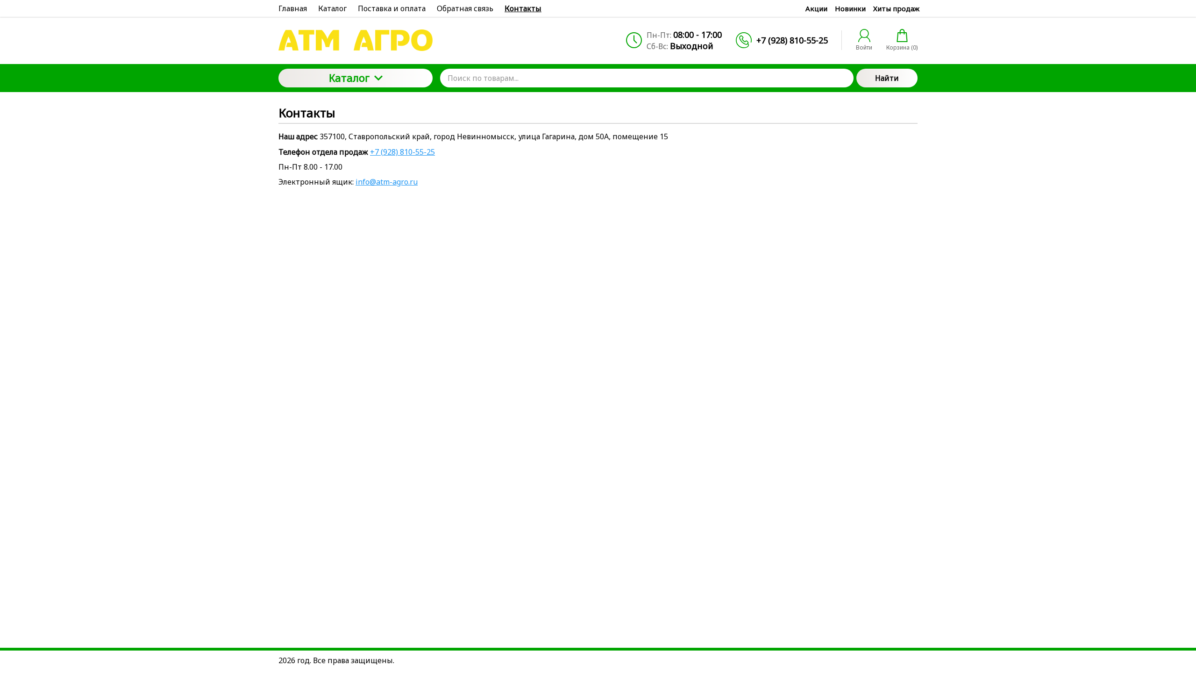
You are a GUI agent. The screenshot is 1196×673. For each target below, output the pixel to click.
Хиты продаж (896, 8)
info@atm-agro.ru (387, 182)
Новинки (850, 8)
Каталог (349, 78)
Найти (887, 78)
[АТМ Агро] (355, 40)
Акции (816, 8)
